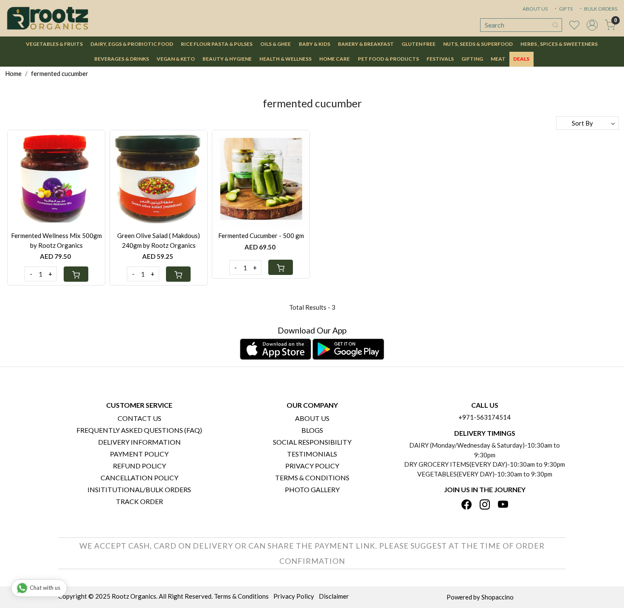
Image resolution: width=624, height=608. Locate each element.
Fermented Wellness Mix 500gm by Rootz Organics (56, 240)
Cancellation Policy (139, 478)
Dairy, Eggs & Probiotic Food (131, 44)
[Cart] (76, 274)
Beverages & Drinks (121, 59)
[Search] (555, 25)
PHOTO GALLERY (312, 489)
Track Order (139, 501)
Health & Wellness (285, 59)
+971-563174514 (484, 417)
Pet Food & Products (388, 59)
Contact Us (139, 418)
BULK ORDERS (600, 9)
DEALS (521, 59)
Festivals (440, 59)
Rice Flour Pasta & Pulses (217, 44)
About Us (312, 418)
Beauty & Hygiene (227, 59)
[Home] (47, 18)
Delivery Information (139, 442)
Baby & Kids (314, 44)
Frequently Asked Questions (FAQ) (139, 430)
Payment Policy (139, 454)
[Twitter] (485, 505)
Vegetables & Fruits (54, 44)
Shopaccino (497, 597)
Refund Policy (139, 466)
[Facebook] (466, 505)
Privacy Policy (312, 466)
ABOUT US (535, 9)
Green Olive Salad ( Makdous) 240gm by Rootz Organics (158, 240)
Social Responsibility (312, 442)
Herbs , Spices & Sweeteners (559, 44)
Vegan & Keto (176, 59)
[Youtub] (503, 505)
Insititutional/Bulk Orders (139, 489)
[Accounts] (592, 25)
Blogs (312, 430)
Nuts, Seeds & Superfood (478, 44)
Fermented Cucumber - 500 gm (261, 235)
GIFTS (565, 9)
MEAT (498, 59)
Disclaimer (334, 596)
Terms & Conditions (312, 478)
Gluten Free (419, 44)
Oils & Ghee (275, 44)
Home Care (334, 59)
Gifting (472, 59)
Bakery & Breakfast (366, 44)
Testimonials (312, 454)
